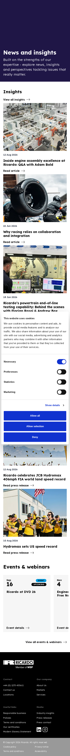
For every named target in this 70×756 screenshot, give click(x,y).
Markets (41, 690)
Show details (52, 405)
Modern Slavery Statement (17, 731)
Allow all (35, 415)
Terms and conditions (14, 722)
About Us (41, 685)
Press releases (44, 717)
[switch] (61, 371)
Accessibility (41, 751)
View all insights (14, 99)
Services (41, 694)
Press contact (44, 722)
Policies (7, 717)
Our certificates (11, 727)
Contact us (9, 690)
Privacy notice (41, 747)
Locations (8, 694)
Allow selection (35, 426)
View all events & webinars (44, 642)
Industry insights (45, 713)
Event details (15, 627)
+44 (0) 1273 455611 (13, 685)
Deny (35, 437)
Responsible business (14, 713)
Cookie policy (9, 747)
